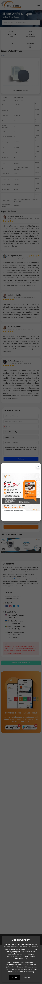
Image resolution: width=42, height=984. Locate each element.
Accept (14, 977)
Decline (27, 977)
